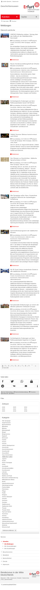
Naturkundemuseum (8, 483)
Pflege (4, 491)
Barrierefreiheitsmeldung (21, 392)
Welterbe (4, 525)
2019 (14, 411)
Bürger (4, 432)
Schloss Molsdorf (7, 496)
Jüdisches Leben (7, 457)
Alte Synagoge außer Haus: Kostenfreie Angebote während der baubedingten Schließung (23, 197)
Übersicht (3, 578)
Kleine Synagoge (7, 462)
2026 (3, 407)
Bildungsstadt (6, 430)
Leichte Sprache (7, 1)
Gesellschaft (5, 451)
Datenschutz (25, 578)
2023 (3, 409)
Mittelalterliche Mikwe (8, 479)
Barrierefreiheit (6, 424)
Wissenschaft (6, 527)
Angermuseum (6, 422)
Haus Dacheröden (7, 455)
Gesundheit (5, 453)
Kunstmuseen (6, 470)
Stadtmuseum (6, 504)
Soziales (4, 502)
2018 (25, 411)
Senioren (4, 500)
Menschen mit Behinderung (10, 477)
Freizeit (4, 443)
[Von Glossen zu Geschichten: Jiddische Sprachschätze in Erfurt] (5, 159)
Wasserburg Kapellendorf (9, 523)
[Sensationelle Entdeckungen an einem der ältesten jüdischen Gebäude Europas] (5, 306)
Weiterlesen (15, 60)
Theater (4, 508)
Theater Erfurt (6, 510)
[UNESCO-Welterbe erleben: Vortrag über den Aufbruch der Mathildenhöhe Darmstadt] (5, 36)
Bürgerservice (6, 434)
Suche (24, 17)
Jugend (4, 458)
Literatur (4, 472)
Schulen (4, 498)
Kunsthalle (5, 466)
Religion (4, 495)
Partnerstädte (6, 487)
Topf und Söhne (6, 512)
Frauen (4, 441)
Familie (4, 440)
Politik (4, 493)
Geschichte (5, 447)
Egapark (4, 436)
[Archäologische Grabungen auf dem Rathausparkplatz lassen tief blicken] (5, 102)
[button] (5, 381)
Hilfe (8, 578)
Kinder (4, 460)
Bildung (4, 428)
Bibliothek (5, 426)
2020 (3, 411)
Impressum (15, 1)
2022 (14, 409)
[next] (31, 366)
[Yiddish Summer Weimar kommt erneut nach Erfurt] (5, 136)
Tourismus (5, 514)
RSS (2, 579)
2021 (25, 409)
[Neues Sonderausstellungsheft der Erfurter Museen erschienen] (5, 65)
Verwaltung (5, 517)
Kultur (3, 464)
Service (3, 537)
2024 (25, 407)
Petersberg (5, 489)
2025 (14, 407)
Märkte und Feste (7, 476)
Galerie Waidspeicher (8, 445)
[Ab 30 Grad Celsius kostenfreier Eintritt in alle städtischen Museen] (5, 271)
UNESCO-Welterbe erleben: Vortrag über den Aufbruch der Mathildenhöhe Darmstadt (24, 36)
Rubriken (5, 17)
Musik (3, 481)
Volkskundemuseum (8, 521)
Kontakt (19, 578)
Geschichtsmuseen (7, 449)
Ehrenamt (5, 438)
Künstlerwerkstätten (7, 468)
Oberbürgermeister (7, 485)
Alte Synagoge (6, 421)
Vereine (4, 515)
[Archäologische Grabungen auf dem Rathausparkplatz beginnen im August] (5, 339)
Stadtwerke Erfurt (7, 506)
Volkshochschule (7, 519)
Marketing (5, 474)
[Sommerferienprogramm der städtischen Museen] (5, 232)
